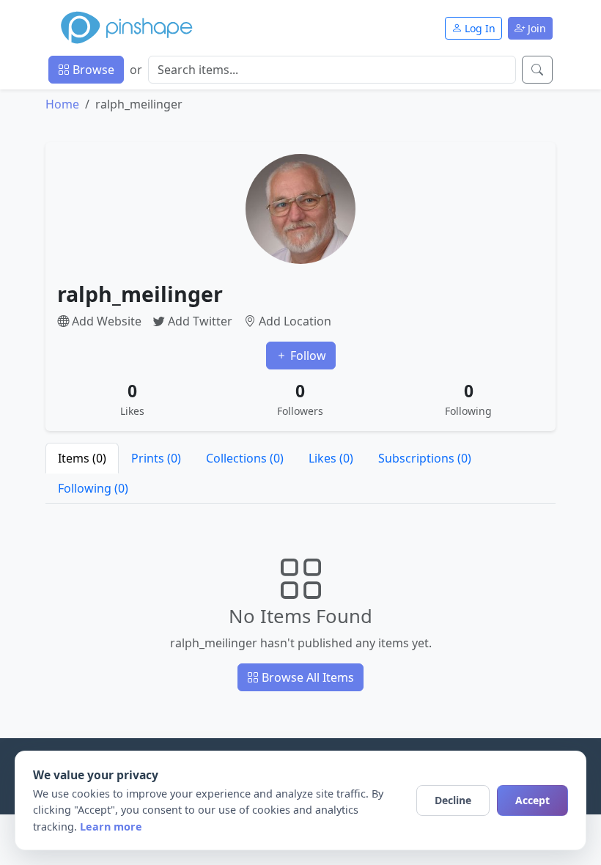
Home (62, 104)
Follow (306, 355)
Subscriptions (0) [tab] (424, 458)
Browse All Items (306, 677)
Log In (478, 28)
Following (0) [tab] (93, 488)
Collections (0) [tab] (245, 458)
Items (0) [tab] (82, 458)
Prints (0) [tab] (156, 458)
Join (535, 28)
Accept (532, 800)
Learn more (111, 826)
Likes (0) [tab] (331, 458)
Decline (453, 800)
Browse (92, 70)
